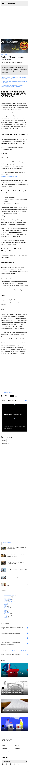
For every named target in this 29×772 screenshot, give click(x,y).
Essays (5, 604)
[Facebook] (3, 764)
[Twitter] (14, 764)
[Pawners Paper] (11, 4)
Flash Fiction (7, 607)
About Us (17, 745)
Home (2, 54)
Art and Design (7, 596)
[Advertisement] (14, 22)
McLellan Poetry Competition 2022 (13, 414)
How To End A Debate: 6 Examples (13, 728)
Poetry (5, 616)
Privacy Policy (5, 751)
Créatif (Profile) (7, 603)
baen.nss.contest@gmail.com (9, 176)
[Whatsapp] (18, 764)
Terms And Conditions (20, 751)
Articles (5, 598)
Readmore (3, 678)
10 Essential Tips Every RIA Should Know (16, 577)
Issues (5, 610)
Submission (17, 748)
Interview (6, 609)
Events (5, 605)
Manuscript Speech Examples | (12, 710)
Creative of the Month (9, 601)
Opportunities (7, 613)
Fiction (5, 606)
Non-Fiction (6, 612)
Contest (6, 54)
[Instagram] (6, 764)
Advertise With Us (8, 392)
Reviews (6, 617)
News (5, 611)
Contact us (4, 748)
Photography (7, 615)
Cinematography (7, 599)
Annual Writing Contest (9, 595)
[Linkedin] (10, 764)
